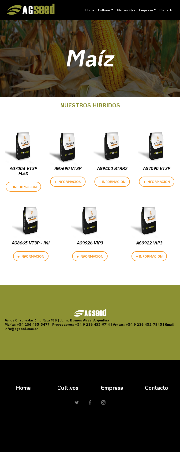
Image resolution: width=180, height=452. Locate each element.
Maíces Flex (126, 10)
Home (89, 10)
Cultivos (104, 10)
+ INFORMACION (23, 186)
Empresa (146, 10)
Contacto (166, 10)
